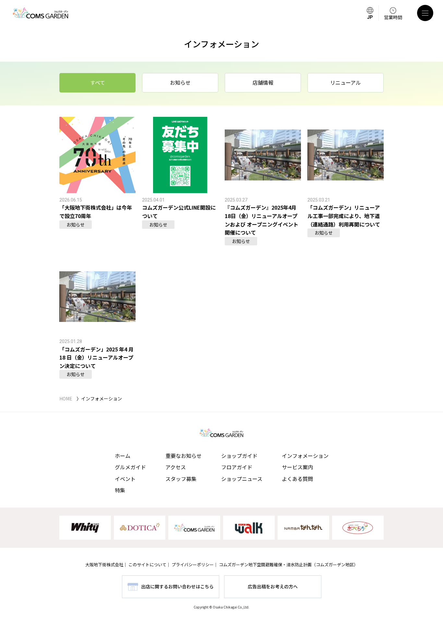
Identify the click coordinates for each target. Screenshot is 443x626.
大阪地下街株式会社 (104, 564)
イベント (125, 479)
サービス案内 (297, 467)
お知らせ (180, 82)
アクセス (175, 467)
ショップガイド (239, 456)
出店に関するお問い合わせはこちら (177, 586)
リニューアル (345, 82)
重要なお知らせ (183, 456)
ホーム (122, 456)
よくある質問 (297, 479)
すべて (97, 82)
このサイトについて (147, 564)
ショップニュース (241, 479)
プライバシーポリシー (193, 564)
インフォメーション (305, 456)
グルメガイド (130, 467)
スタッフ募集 (181, 479)
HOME (65, 398)
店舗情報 (263, 82)
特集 (120, 490)
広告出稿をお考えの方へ (273, 586)
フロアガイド (236, 467)
